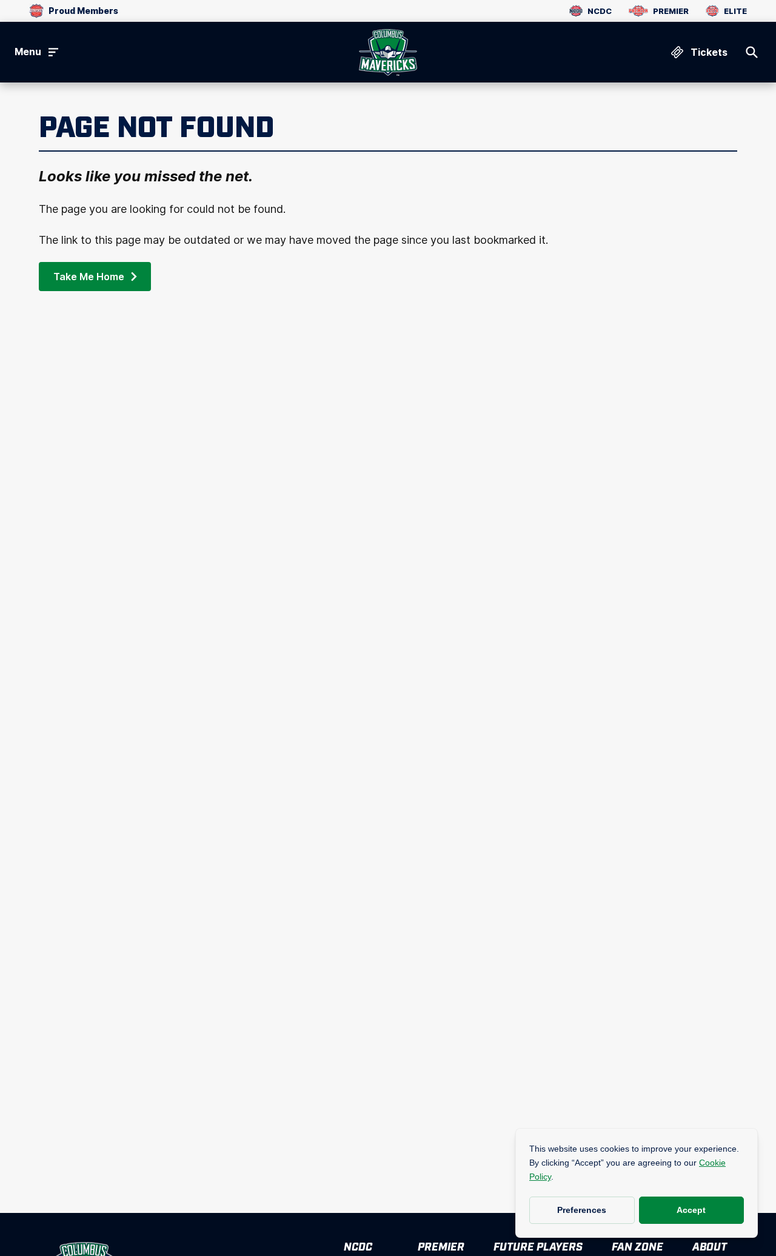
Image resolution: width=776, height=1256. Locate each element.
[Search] (751, 52)
